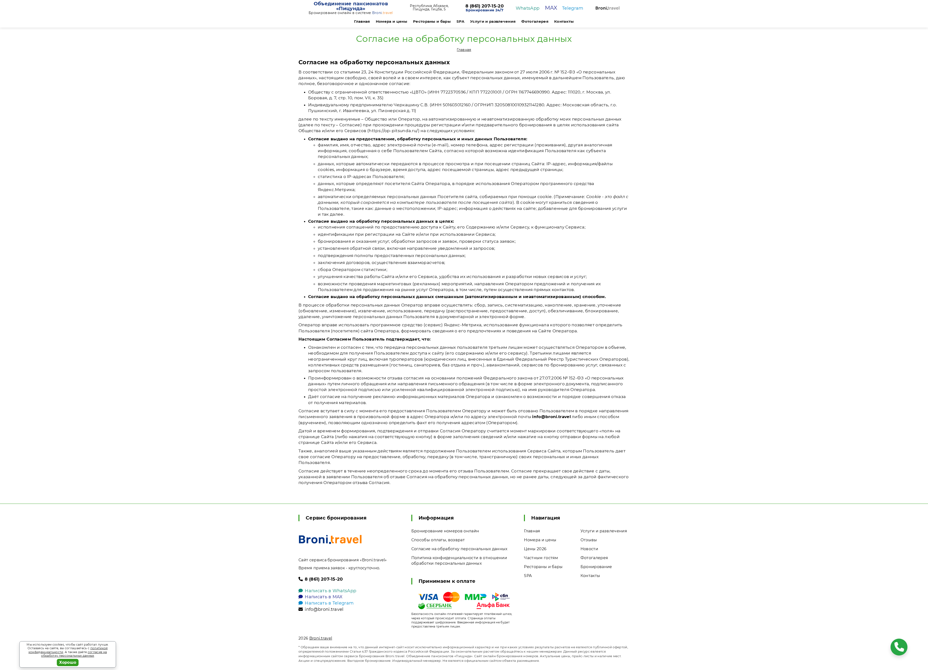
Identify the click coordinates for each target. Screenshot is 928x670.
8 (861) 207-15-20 (484, 6)
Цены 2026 (535, 549)
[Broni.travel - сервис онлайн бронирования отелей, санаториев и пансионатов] (330, 539)
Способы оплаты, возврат (438, 540)
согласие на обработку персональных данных (74, 654)
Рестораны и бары (432, 21)
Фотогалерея (534, 21)
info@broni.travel (324, 609)
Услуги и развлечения (492, 21)
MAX (551, 8)
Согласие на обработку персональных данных (459, 549)
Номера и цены (391, 21)
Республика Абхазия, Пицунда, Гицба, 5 (429, 7)
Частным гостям (541, 558)
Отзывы (588, 540)
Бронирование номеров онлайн (445, 531)
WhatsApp (528, 8)
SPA (460, 21)
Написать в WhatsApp (330, 590)
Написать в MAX (323, 596)
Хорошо (67, 662)
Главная (362, 21)
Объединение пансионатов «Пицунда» (351, 6)
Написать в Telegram (329, 603)
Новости (589, 549)
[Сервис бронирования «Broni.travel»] (607, 8)
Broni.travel (320, 638)
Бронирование (596, 566)
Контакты (564, 21)
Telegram (572, 8)
